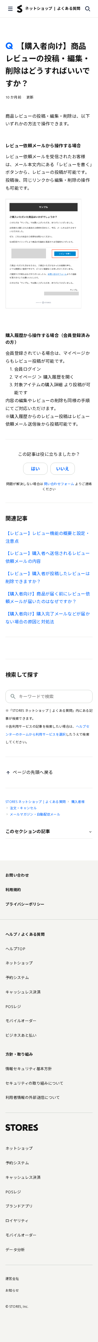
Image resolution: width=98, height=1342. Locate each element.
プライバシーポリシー (24, 904)
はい (35, 469)
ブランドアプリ (19, 1206)
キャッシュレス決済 (23, 992)
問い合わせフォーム (59, 484)
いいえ (62, 469)
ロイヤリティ (17, 1220)
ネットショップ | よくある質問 (52, 8)
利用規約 (13, 889)
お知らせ (12, 1290)
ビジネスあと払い (21, 1035)
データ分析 (15, 1249)
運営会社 (12, 1278)
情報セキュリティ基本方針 (28, 1068)
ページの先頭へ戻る (33, 772)
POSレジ (13, 1006)
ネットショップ (19, 963)
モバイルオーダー (21, 1020)
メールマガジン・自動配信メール (35, 814)
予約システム (17, 977)
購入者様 (78, 801)
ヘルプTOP (15, 948)
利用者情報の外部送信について (32, 1097)
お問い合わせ (17, 875)
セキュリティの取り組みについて (34, 1083)
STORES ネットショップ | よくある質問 (35, 801)
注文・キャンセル (23, 808)
